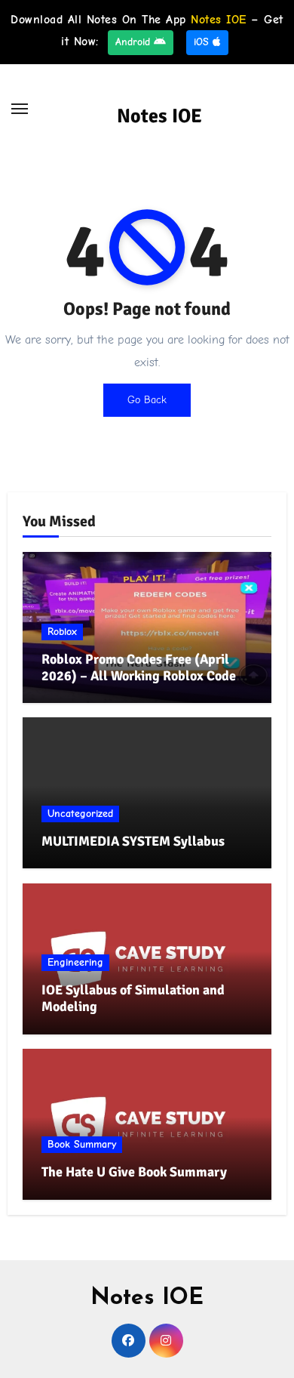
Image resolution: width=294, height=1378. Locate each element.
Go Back (147, 399)
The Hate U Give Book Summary (134, 1172)
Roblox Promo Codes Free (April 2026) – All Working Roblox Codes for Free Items (141, 675)
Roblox (62, 631)
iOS (203, 41)
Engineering (75, 962)
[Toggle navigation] (20, 109)
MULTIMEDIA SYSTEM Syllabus (133, 841)
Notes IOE (159, 116)
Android (134, 41)
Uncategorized (80, 813)
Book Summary (81, 1144)
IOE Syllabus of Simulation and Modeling (133, 998)
